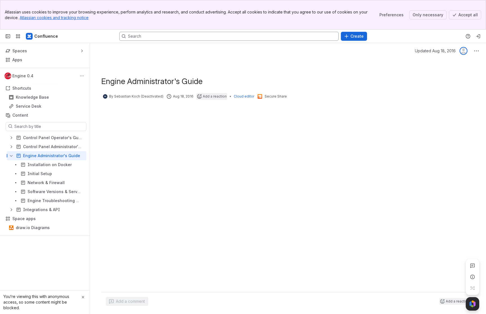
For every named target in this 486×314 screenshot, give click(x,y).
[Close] (83, 297)
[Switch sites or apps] (18, 36)
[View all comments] (472, 265)
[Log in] (478, 36)
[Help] (468, 36)
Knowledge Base (32, 97)
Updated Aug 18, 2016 (435, 50)
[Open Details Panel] (472, 276)
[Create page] (472, 288)
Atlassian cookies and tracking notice (54, 17)
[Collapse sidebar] (7, 36)
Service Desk (28, 106)
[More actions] (81, 76)
